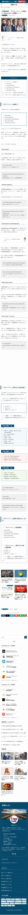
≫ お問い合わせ (4, 859)
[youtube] (13, 854)
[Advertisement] (14, 366)
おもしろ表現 (18, 899)
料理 (5, 905)
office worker (9, 83)
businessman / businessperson (13, 87)
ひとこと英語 (7, 878)
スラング (24, 901)
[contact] (15, 854)
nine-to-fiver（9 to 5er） (12, 90)
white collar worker (10, 89)
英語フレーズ (7, 884)
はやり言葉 (24, 899)
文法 (2, 905)
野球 (13, 905)
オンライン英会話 (8, 872)
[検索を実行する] (25, 637)
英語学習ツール (7, 887)
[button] (3, 615)
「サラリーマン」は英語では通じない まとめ (14, 95)
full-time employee (10, 85)
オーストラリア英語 (10, 901)
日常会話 (9, 905)
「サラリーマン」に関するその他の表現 (13, 92)
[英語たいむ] (14, 4)
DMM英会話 (8, 899)
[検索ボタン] (26, 4)
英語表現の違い (7, 890)
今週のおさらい (7, 881)
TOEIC (13, 899)
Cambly (3, 899)
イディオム (4, 901)
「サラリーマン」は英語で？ (11, 82)
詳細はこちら (22, 1)
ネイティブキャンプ (5, 903)
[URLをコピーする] (25, 615)
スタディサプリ (18, 901)
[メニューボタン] (1, 4)
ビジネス (11, 609)
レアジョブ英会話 (18, 903)
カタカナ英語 (5, 15)
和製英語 (15, 609)
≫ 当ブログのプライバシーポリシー (9, 862)
